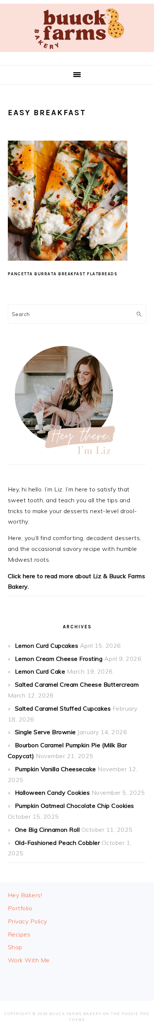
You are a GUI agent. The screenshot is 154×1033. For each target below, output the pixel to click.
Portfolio (20, 908)
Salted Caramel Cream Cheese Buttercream (77, 684)
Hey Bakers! (25, 895)
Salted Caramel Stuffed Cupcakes (63, 708)
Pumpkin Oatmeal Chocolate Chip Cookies (74, 805)
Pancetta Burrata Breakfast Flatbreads (63, 274)
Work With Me (29, 960)
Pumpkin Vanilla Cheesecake (55, 769)
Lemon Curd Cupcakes (46, 645)
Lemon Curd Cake (40, 671)
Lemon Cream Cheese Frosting (59, 658)
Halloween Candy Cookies (52, 792)
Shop (15, 947)
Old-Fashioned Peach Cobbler (57, 842)
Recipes (19, 934)
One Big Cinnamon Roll (47, 829)
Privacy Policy (27, 921)
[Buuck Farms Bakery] (77, 54)
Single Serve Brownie (45, 732)
